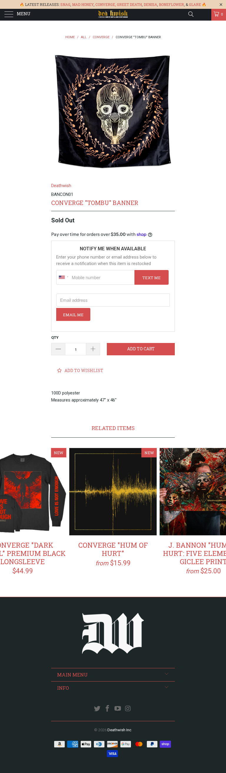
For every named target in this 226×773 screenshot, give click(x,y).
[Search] (190, 14)
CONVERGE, (105, 4)
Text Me (151, 277)
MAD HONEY (83, 4)
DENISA (150, 4)
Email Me (73, 314)
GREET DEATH (129, 4)
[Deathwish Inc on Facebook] (107, 709)
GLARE (195, 4)
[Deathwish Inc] (113, 15)
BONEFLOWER (171, 4)
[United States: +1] (63, 277)
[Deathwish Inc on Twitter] (97, 709)
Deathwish (61, 185)
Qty (55, 337)
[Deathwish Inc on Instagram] (128, 709)
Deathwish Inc (119, 730)
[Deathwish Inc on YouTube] (118, 709)
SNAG (65, 4)
